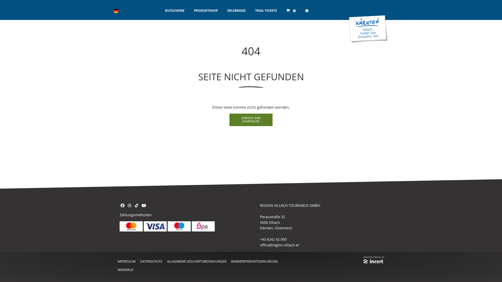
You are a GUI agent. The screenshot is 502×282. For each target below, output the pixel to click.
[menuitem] (174, 11)
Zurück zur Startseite (251, 119)
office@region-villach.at (279, 245)
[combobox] (116, 10)
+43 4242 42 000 (273, 239)
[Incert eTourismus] (373, 262)
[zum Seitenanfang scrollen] (494, 274)
